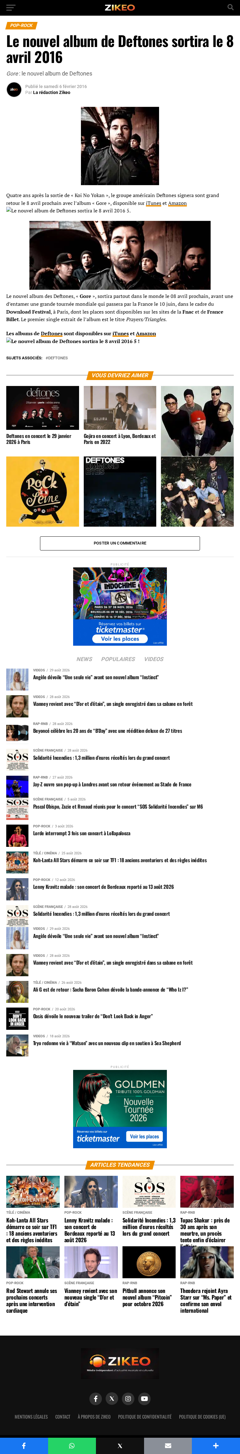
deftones (58, 358)
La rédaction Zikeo (51, 92)
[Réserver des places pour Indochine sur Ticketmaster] (120, 604)
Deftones (51, 333)
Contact (62, 1416)
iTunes (153, 203)
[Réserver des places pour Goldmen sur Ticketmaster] (120, 1107)
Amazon (177, 203)
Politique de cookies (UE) (202, 1416)
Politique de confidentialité (145, 1416)
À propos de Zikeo (94, 1416)
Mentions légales (31, 1416)
